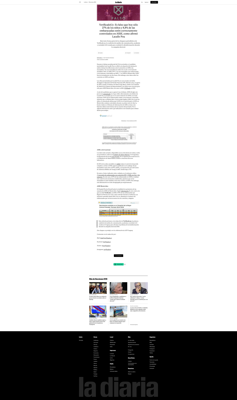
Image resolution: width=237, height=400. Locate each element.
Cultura (95, 348)
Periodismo (112, 367)
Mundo (95, 365)
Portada (81, 340)
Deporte (96, 351)
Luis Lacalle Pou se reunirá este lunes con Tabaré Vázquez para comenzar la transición (118, 321)
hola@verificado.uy (106, 238)
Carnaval (96, 342)
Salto (111, 346)
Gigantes (112, 360)
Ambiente (96, 340)
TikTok (151, 353)
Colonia (112, 340)
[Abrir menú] (80, 2)
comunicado (106, 94)
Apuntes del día (132, 342)
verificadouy (107, 249)
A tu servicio (115, 156)
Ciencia (95, 344)
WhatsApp (152, 346)
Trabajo (95, 374)
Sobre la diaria (131, 371)
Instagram (152, 348)
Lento (111, 358)
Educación (96, 355)
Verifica (95, 376)
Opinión (95, 367)
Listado (130, 361)
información (125, 191)
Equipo (129, 374)
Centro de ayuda (154, 360)
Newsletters (152, 340)
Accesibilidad (153, 364)
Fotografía (130, 350)
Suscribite (154, 2)
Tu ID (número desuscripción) (132, 364)
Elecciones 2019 (92, 2)
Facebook (152, 351)
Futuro (95, 359)
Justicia (95, 361)
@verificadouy (106, 245)
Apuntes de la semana (133, 344)
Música (111, 369)
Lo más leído (131, 340)
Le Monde (112, 355)
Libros (95, 363)
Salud (95, 372)
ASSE (118, 164)
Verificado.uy (100, 57)
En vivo (130, 346)
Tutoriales (152, 362)
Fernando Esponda (134, 324)
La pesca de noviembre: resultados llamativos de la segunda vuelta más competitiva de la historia (139, 309)
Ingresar (146, 2)
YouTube (152, 344)
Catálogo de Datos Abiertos (121, 154)
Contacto (152, 368)
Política (95, 369)
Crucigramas (131, 354)
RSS (151, 342)
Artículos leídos (113, 371)
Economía (96, 353)
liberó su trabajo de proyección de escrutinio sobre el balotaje (97, 298)
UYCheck (127, 88)
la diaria (86, 2)
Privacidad (152, 366)
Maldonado (113, 342)
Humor (129, 352)
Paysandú (112, 344)
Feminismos (96, 357)
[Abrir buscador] (142, 2)
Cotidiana (96, 346)
